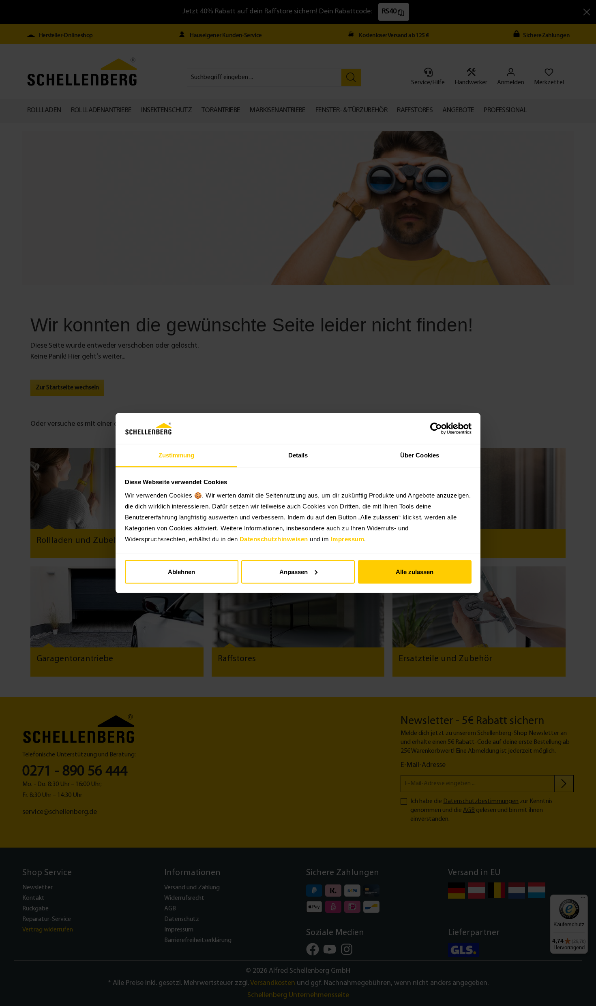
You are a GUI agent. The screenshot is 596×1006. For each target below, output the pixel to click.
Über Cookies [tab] (419, 455)
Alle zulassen (414, 571)
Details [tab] (298, 455)
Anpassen (293, 571)
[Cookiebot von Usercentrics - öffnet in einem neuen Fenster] (436, 429)
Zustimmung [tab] (177, 455)
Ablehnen (181, 571)
